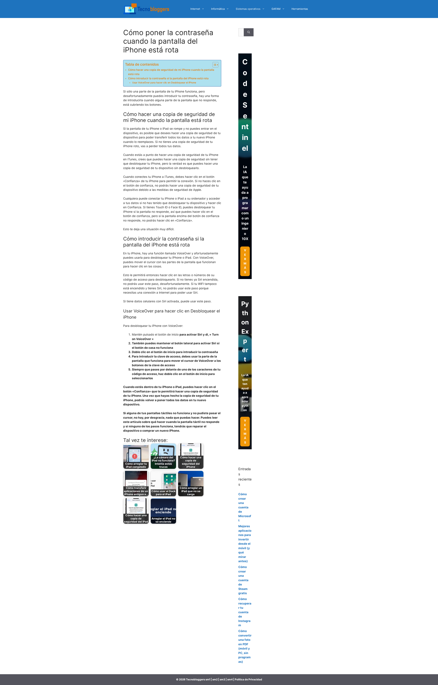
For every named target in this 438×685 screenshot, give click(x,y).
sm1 (208, 679)
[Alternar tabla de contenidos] (214, 65)
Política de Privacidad (248, 679)
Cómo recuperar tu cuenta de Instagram (244, 612)
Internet (195, 8)
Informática (218, 8)
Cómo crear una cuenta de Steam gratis (243, 580)
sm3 (222, 679)
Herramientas (300, 8)
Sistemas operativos (248, 8)
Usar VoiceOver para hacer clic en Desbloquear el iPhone (164, 82)
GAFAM (276, 8)
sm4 (230, 679)
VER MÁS (245, 431)
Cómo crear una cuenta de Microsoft (244, 507)
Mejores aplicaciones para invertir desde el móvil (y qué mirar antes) (244, 543)
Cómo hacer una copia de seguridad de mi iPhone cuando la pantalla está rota (171, 72)
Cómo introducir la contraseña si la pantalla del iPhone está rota (168, 78)
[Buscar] (249, 32)
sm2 (215, 679)
